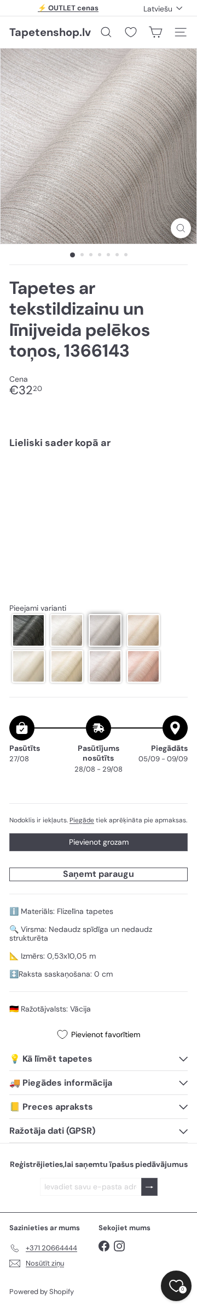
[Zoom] (181, 228)
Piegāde (81, 820)
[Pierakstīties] (149, 1187)
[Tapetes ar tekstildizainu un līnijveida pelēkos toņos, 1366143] (98, 494)
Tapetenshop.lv (50, 32)
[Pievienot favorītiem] (173, 480)
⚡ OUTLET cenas (68, 8)
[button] (28, 630)
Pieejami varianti (37, 608)
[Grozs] (155, 32)
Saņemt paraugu (98, 874)
